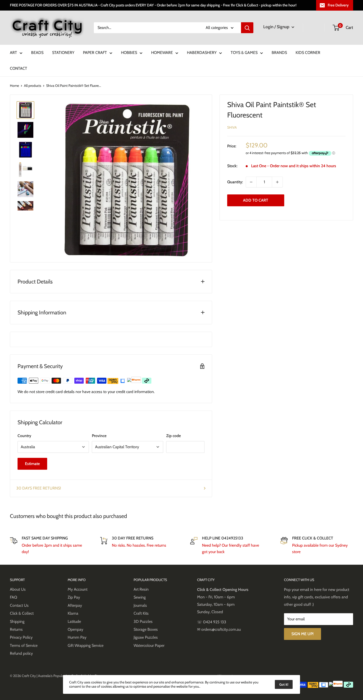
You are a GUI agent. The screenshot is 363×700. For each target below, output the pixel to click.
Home (14, 85)
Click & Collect (22, 613)
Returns (16, 629)
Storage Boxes (146, 629)
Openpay (75, 629)
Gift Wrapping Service (85, 645)
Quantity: (235, 182)
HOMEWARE (162, 52)
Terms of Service (24, 645)
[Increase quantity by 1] (277, 182)
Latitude (74, 621)
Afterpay (75, 605)
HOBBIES (129, 52)
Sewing (140, 597)
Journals (140, 605)
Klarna (73, 613)
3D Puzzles (143, 621)
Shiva (232, 127)
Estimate (32, 463)
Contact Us (19, 605)
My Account (77, 589)
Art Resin (141, 589)
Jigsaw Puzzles (146, 637)
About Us (18, 589)
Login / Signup (276, 26)
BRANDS (279, 52)
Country (24, 435)
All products (32, 85)
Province (99, 435)
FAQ (13, 597)
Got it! (283, 684)
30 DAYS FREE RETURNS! (38, 488)
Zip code (173, 435)
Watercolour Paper (149, 645)
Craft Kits (141, 613)
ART (13, 52)
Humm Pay (77, 637)
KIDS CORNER (308, 52)
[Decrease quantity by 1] (251, 182)
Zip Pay (74, 597)
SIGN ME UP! (302, 633)
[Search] (247, 27)
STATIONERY (63, 52)
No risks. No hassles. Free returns (139, 545)
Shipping (17, 621)
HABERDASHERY (202, 52)
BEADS (37, 52)
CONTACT (18, 68)
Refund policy (21, 653)
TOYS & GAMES (244, 52)
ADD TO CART (255, 200)
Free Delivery (338, 5)
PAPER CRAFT (95, 52)
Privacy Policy (21, 637)
